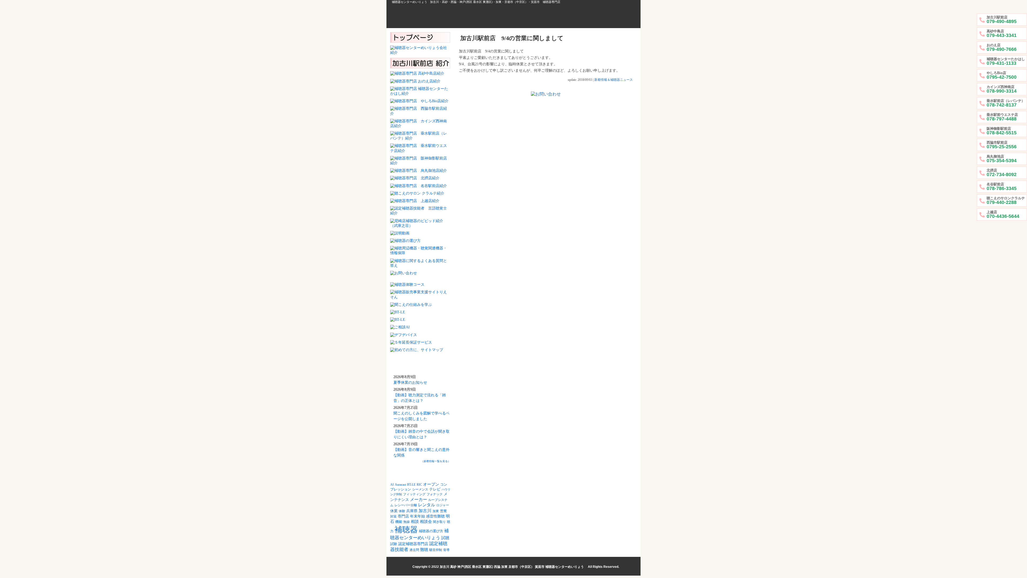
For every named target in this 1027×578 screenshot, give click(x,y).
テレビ (434, 489)
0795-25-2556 (1002, 144)
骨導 (446, 550)
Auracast (400, 484)
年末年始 (417, 516)
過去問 (414, 550)
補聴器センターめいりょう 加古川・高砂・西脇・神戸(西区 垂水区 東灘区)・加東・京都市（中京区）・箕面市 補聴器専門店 (476, 1)
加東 (435, 511)
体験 (402, 511)
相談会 (426, 521)
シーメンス (420, 489)
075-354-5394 (1002, 158)
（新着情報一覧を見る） (435, 461)
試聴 (445, 538)
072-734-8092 (1002, 172)
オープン (431, 484)
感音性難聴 (435, 516)
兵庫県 (411, 511)
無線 (406, 522)
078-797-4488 (1002, 117)
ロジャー (442, 505)
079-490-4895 (1002, 19)
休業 (394, 511)
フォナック (435, 494)
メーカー (418, 499)
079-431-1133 (1006, 61)
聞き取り (439, 522)
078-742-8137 (1006, 103)
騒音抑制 (435, 550)
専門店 (403, 516)
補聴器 (406, 529)
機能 (398, 522)
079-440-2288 (1006, 200)
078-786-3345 (1002, 186)
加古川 (425, 510)
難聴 (424, 549)
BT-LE (411, 484)
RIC (419, 484)
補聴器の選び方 (431, 531)
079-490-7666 (1002, 47)
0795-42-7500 (1002, 75)
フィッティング (414, 494)
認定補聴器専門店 (413, 544)
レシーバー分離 (405, 505)
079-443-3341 (1002, 33)
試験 (393, 544)
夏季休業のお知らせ (410, 383)
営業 (443, 511)
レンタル (426, 505)
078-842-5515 (1002, 131)
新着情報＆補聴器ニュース (613, 80)
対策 (393, 516)
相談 (415, 521)
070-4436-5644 (1003, 214)
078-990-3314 (1002, 89)
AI (392, 484)
